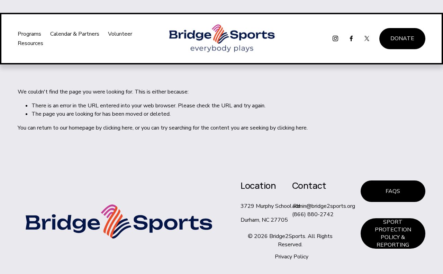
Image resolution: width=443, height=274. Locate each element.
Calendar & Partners (74, 34)
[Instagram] (335, 38)
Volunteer (120, 34)
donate (402, 38)
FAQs (393, 191)
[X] (366, 38)
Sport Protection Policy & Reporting (393, 233)
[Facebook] (351, 38)
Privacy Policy (291, 256)
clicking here (118, 128)
